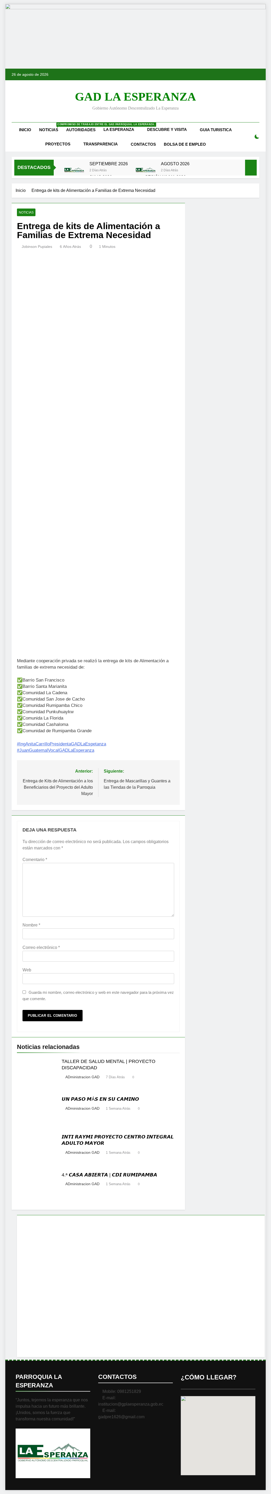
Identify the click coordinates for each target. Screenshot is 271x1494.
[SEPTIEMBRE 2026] (74, 171)
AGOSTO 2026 (175, 163)
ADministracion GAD (82, 1077)
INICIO (25, 129)
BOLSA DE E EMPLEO (185, 144)
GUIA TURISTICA (216, 129)
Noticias (26, 212)
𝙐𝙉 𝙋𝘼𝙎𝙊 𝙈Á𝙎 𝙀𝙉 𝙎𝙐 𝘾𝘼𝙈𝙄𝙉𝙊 (100, 1099)
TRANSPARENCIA (100, 144)
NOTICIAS (50, 127)
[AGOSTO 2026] (146, 171)
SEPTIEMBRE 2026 (108, 163)
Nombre (31, 925)
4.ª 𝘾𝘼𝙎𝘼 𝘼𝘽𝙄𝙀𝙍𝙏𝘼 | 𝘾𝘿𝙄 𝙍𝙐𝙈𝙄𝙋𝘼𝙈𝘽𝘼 (109, 1175)
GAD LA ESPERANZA (135, 96)
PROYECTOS (57, 144)
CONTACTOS (143, 144)
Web (26, 970)
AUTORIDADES (81, 129)
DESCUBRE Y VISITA (167, 129)
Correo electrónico (41, 947)
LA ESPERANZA (118, 129)
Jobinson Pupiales (37, 246)
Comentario (34, 859)
